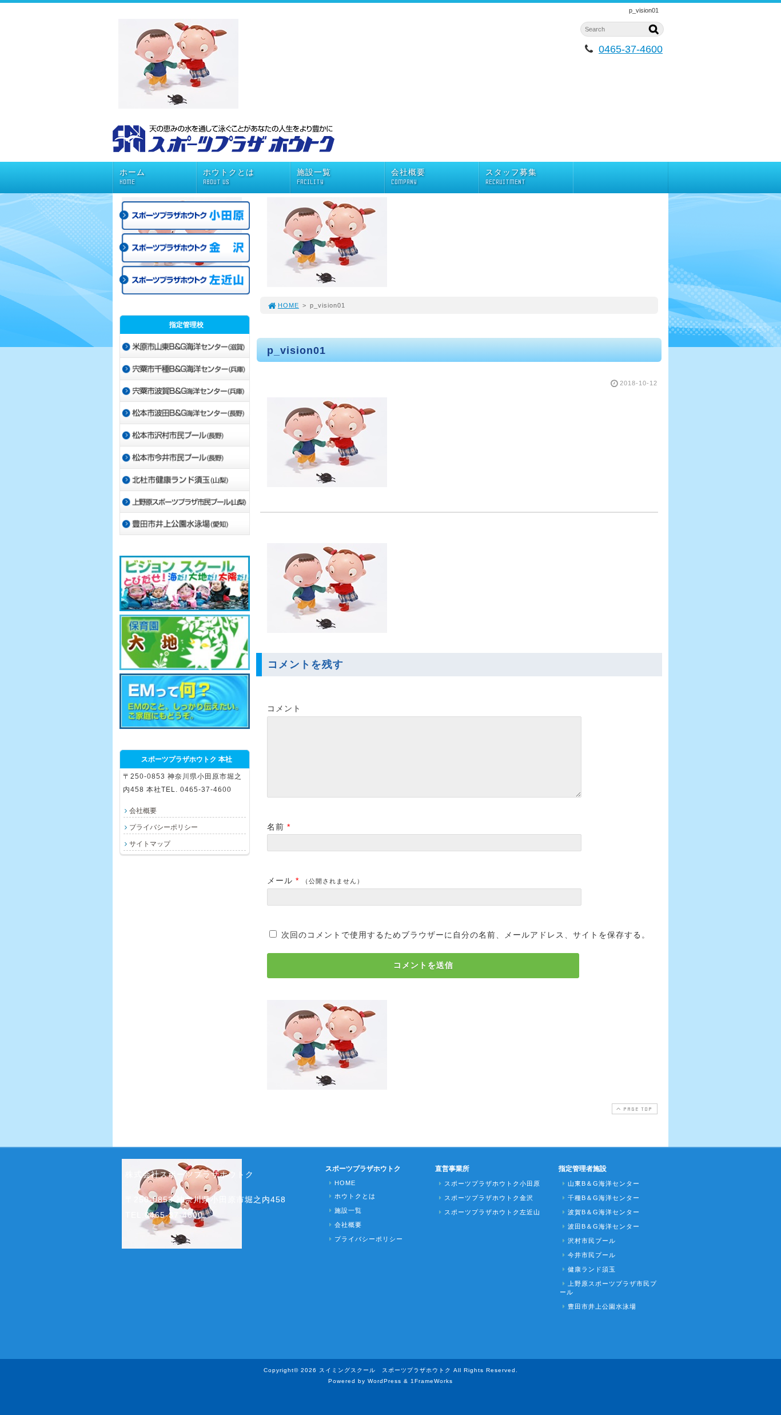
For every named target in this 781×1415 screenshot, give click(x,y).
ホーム (132, 177)
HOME (288, 305)
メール (280, 880)
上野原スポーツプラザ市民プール (608, 1288)
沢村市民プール (592, 1240)
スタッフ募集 (511, 177)
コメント (284, 708)
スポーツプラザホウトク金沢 (488, 1197)
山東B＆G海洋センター (604, 1183)
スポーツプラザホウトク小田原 (492, 1183)
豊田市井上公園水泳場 (602, 1306)
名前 (275, 826)
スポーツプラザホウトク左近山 (492, 1212)
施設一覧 (314, 177)
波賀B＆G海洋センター (604, 1212)
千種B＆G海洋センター (604, 1197)
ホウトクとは (228, 177)
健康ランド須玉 (592, 1269)
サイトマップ (149, 844)
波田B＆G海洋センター (604, 1226)
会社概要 (408, 177)
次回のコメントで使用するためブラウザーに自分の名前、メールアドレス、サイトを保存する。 (465, 934)
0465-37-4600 (631, 49)
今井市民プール (592, 1254)
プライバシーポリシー (163, 827)
